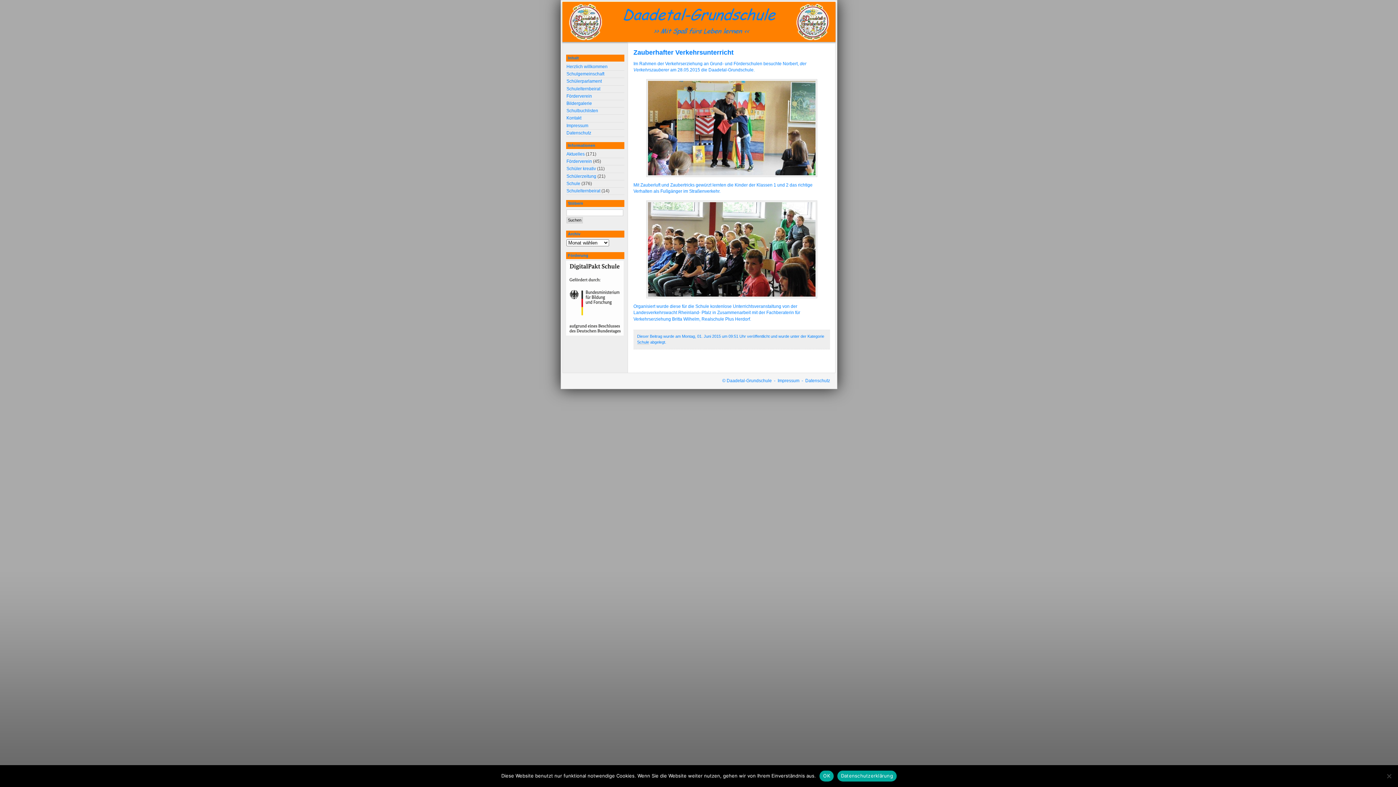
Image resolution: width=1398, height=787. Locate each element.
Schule (643, 342)
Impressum (577, 125)
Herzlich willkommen (587, 66)
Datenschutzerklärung (867, 776)
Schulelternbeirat (583, 88)
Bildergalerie (579, 103)
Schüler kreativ (581, 168)
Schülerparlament (584, 81)
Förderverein (579, 96)
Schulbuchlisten (582, 110)
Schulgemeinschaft (585, 74)
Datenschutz (578, 133)
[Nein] (1389, 776)
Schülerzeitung (581, 176)
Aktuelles (575, 154)
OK (826, 776)
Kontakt (573, 118)
